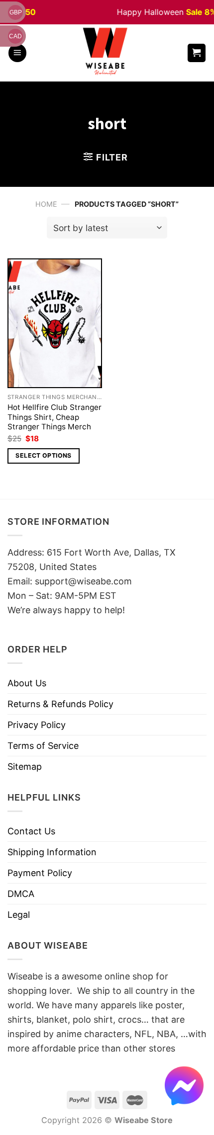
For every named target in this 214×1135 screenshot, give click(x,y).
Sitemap (24, 766)
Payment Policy (39, 873)
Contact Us (31, 831)
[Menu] (17, 53)
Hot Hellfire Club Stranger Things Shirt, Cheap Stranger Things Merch (54, 417)
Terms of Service (43, 745)
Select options (43, 455)
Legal (18, 914)
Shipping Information (52, 852)
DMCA (20, 894)
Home (46, 204)
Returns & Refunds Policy (60, 704)
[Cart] (197, 53)
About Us (26, 683)
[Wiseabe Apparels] (106, 52)
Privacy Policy (36, 725)
